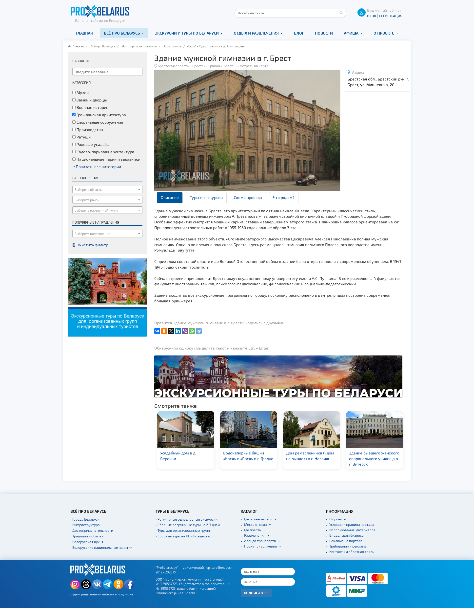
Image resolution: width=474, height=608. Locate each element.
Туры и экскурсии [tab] (206, 197)
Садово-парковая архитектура (105, 151)
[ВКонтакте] (157, 331)
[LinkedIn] (178, 331)
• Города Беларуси (84, 519)
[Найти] (341, 12)
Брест (228, 66)
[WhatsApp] (192, 331)
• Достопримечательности (91, 530)
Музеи (82, 92)
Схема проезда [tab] (248, 197)
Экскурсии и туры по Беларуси (187, 33)
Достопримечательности (139, 46)
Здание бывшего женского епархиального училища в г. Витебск (314, 459)
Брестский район (206, 66)
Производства (89, 129)
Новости (324, 33)
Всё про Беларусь (122, 33)
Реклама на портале (346, 541)
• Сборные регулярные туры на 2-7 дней (188, 525)
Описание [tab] (170, 197)
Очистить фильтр (92, 244)
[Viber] (185, 331)
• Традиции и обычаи (86, 536)
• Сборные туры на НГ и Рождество (183, 536)
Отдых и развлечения (256, 33)
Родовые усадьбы (93, 144)
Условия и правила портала (351, 524)
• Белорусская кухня (86, 542)
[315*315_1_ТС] (107, 296)
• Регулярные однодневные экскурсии (186, 519)
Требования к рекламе (348, 546)
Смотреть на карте (253, 66)
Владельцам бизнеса (346, 535)
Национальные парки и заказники (108, 159)
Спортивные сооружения (99, 122)
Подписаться (256, 593)
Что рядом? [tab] (284, 197)
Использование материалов (352, 530)
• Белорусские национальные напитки (101, 547)
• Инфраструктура (85, 525)
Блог (299, 33)
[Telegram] (199, 331)
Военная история (92, 107)
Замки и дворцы (91, 100)
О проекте (384, 33)
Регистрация (390, 16)
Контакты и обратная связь (351, 551)
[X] (171, 331)
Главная (84, 33)
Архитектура (172, 46)
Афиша (351, 33)
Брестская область (173, 66)
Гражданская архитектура (101, 114)
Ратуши (83, 137)
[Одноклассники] (164, 331)
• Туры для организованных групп (183, 530)
